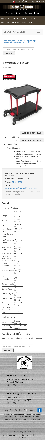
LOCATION (5, 23)
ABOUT (32, 18)
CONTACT (16, 23)
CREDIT (40, 18)
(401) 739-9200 (36, 1)
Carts (32, 43)
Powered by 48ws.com (22, 431)
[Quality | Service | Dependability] (22, 3)
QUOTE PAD (27, 23)
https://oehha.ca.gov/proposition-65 (29, 422)
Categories (12, 41)
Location (30, 410)
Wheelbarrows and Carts (21, 43)
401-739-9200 (16, 182)
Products (13, 410)
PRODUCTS (5, 18)
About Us (22, 410)
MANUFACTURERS (19, 18)
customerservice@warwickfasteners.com (21, 188)
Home (5, 41)
